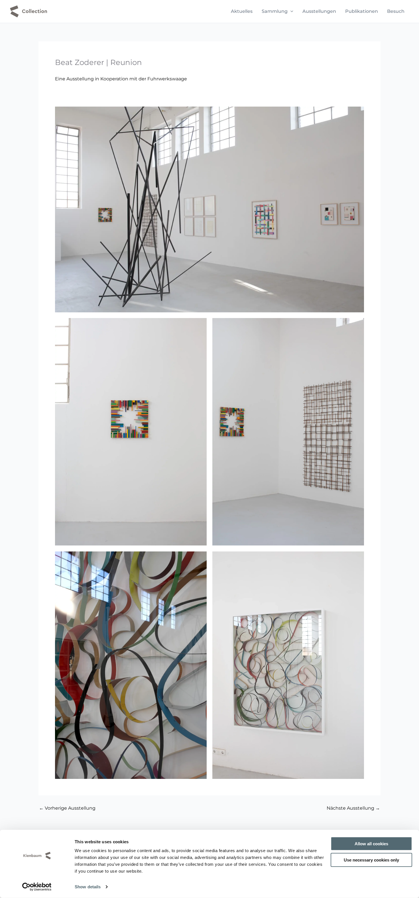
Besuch (395, 11)
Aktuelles (242, 11)
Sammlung (275, 11)
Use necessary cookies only (371, 859)
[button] (290, 11)
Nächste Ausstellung (353, 808)
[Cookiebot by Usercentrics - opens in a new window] (37, 887)
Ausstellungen (319, 11)
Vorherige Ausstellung (67, 808)
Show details (88, 886)
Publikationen (361, 11)
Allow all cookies (371, 843)
